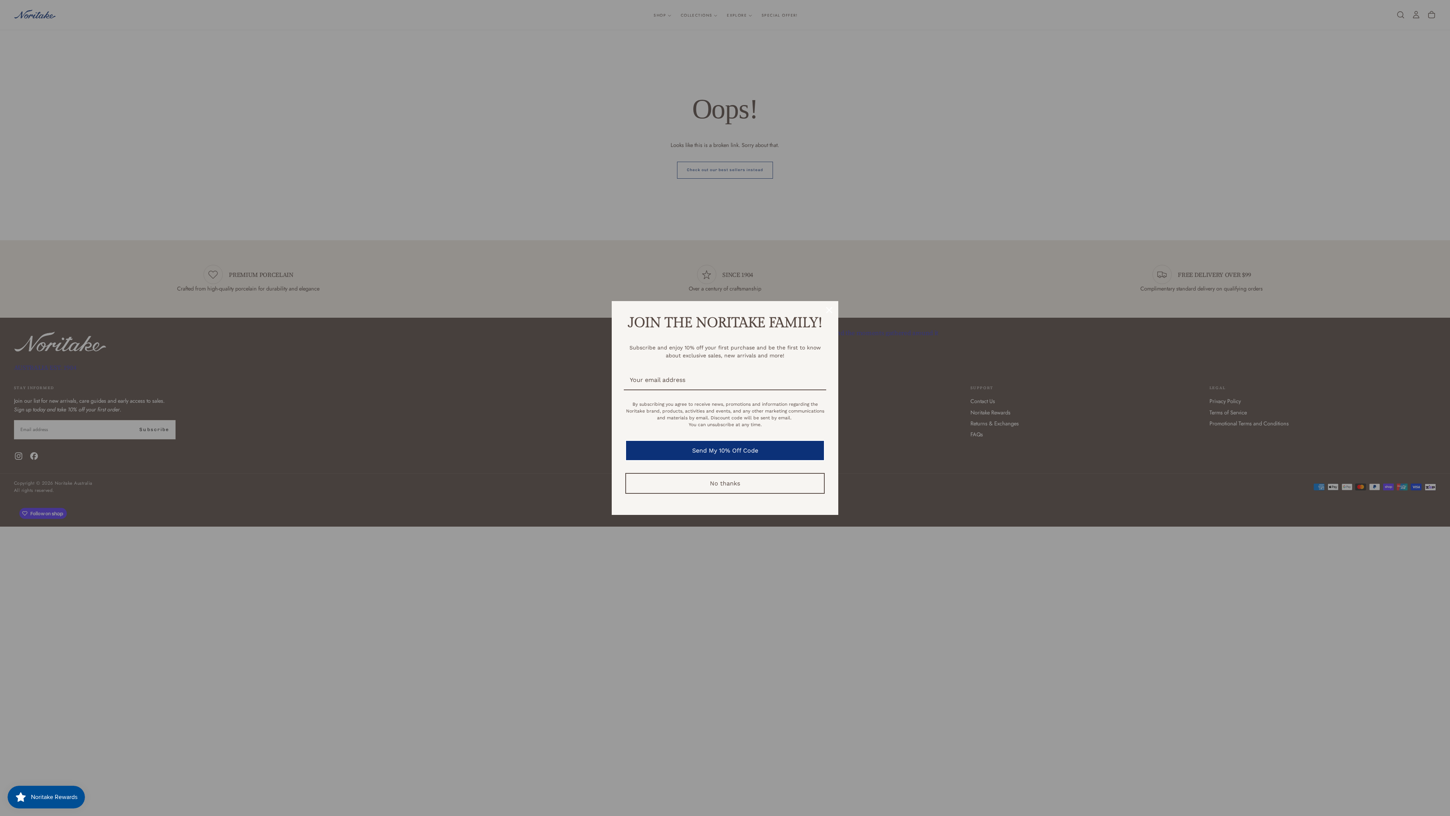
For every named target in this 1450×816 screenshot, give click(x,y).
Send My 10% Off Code (725, 450)
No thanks (725, 483)
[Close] (829, 310)
